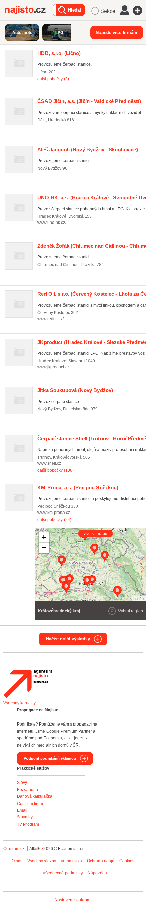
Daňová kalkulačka (34, 796)
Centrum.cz (13, 848)
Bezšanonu (27, 789)
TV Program (28, 824)
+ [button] (44, 537)
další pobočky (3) (53, 79)
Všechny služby (42, 860)
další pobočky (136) (55, 470)
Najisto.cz (29, 10)
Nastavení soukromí (73, 899)
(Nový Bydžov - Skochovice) (87, 149)
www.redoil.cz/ (50, 318)
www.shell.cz (49, 463)
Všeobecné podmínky (63, 873)
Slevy (22, 782)
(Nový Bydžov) (75, 390)
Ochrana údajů (100, 860)
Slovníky (25, 817)
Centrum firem (30, 803)
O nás (17, 860)
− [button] (44, 547)
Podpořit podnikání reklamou (50, 758)
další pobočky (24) (54, 519)
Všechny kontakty (19, 703)
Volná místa (71, 860)
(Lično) (59, 53)
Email (22, 810)
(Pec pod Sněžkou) (77, 487)
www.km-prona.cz (53, 512)
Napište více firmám (117, 32)
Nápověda (97, 873)
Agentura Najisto (27, 684)
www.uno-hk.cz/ (51, 222)
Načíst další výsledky (68, 638)
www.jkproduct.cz (53, 367)
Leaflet (139, 598)
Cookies (126, 860)
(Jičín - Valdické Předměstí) (89, 101)
